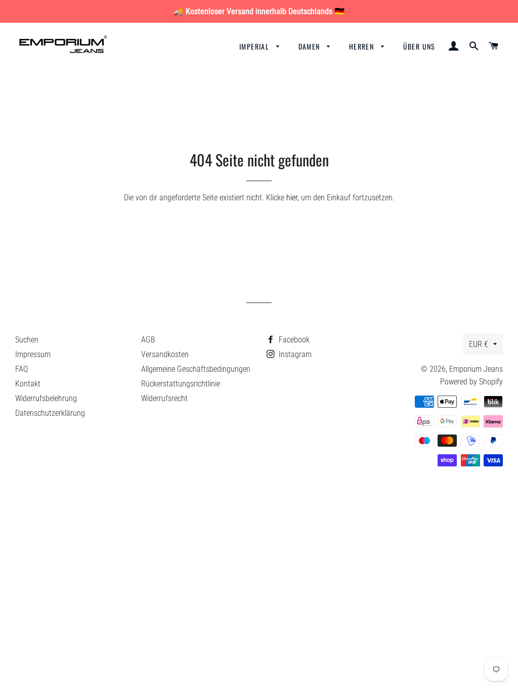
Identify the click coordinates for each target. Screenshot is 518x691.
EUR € (478, 344)
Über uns (419, 46)
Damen (310, 46)
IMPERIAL (255, 46)
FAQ (21, 369)
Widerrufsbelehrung (46, 398)
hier (291, 197)
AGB (148, 339)
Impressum (33, 354)
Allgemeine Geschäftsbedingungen (195, 369)
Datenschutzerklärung (50, 413)
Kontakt (27, 383)
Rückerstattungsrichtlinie (180, 383)
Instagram (294, 354)
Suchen (26, 339)
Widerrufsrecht (164, 398)
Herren (362, 46)
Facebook (293, 339)
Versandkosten (165, 354)
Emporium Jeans (476, 369)
